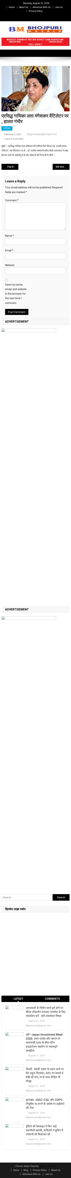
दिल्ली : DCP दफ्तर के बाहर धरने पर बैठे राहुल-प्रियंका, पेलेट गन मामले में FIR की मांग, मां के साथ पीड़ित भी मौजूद (45, 1075)
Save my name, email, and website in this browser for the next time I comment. (16, 293)
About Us (23, 7)
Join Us (59, 7)
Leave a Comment (13, 138)
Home (12, 7)
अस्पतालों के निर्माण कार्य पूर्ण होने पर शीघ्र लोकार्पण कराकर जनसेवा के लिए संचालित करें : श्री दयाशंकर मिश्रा (46, 1012)
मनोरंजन (7, 128)
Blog (26, 1170)
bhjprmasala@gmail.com (42, 134)
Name (9, 235)
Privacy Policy (36, 11)
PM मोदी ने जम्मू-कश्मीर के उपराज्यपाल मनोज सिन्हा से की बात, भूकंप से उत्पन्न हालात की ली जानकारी (13, 166)
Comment (12, 200)
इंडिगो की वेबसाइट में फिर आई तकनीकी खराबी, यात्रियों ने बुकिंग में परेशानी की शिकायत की (44, 1130)
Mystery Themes (47, 1166)
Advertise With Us (42, 7)
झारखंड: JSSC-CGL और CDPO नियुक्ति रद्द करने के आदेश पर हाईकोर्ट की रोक (45, 1104)
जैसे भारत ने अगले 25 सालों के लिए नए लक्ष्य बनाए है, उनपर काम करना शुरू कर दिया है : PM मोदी (63, 166)
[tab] (18, 999)
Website (9, 265)
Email (9, 250)
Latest (18, 998)
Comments (52, 998)
